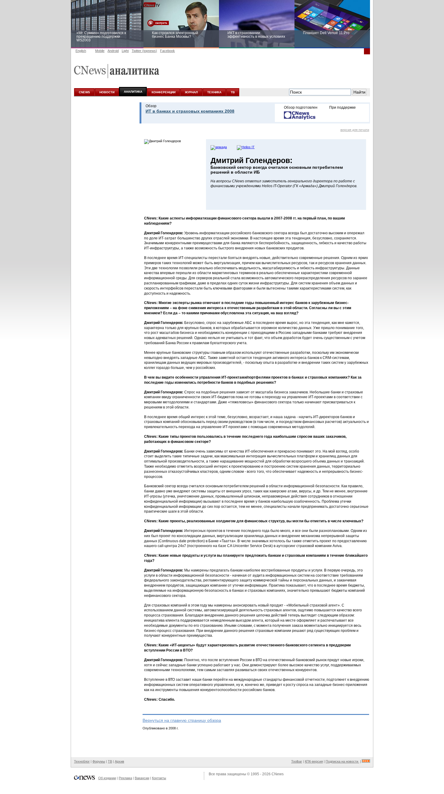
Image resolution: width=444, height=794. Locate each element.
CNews (278, 774)
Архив (119, 761)
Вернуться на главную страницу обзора (182, 720)
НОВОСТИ (106, 92)
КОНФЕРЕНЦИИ (163, 92)
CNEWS (84, 92)
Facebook (167, 51)
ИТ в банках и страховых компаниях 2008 (190, 111)
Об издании (107, 778)
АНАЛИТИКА (133, 91)
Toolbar (296, 761)
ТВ (233, 92)
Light (125, 51)
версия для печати (354, 130)
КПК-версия (314, 761)
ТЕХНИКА (214, 92)
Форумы (98, 761)
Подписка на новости (342, 761)
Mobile (100, 51)
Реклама (125, 778)
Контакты (159, 778)
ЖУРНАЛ (191, 92)
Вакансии (142, 778)
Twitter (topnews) (144, 51)
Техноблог (82, 761)
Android (113, 51)
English (81, 51)
